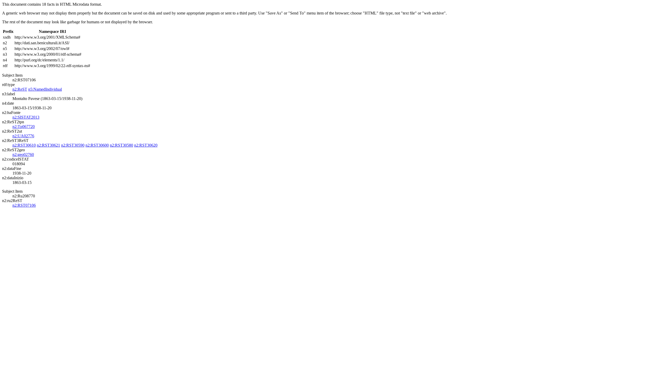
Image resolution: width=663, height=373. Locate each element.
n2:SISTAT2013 (25, 117)
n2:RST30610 (24, 145)
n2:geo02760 (23, 154)
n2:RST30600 (97, 145)
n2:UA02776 (23, 136)
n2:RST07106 (24, 205)
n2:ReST (19, 89)
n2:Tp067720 (23, 126)
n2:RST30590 (72, 145)
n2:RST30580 (121, 145)
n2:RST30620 (145, 145)
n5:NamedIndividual (45, 89)
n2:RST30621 (48, 145)
